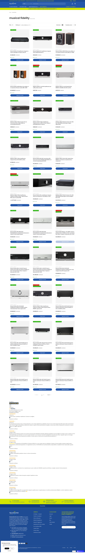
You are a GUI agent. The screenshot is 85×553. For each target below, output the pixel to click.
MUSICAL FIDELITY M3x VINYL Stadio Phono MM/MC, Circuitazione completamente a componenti (64, 159)
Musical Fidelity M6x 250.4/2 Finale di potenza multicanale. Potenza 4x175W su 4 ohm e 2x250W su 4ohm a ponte (42, 344)
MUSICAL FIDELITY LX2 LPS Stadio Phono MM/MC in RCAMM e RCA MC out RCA (64, 87)
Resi (50, 520)
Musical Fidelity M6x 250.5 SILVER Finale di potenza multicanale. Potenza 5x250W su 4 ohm (19, 380)
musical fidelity (14, 12)
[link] (36, 394)
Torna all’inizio (42, 505)
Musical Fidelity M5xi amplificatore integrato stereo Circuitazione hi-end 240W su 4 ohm (42, 196)
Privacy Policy (36, 530)
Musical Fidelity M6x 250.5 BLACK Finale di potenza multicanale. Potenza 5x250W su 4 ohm (64, 344)
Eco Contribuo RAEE (37, 526)
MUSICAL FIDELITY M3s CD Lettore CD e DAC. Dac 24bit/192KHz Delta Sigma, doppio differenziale (65, 123)
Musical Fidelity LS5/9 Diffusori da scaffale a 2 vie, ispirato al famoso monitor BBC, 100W (19, 87)
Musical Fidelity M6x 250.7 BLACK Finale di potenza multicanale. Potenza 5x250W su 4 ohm (41, 380)
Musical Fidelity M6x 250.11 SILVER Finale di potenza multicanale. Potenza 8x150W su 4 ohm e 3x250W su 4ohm (19, 344)
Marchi (74, 0)
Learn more (19, 0)
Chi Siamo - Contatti (38, 514)
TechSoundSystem (19, 536)
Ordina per (18, 25)
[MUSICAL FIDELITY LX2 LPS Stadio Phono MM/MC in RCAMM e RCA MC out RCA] (65, 74)
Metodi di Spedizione (38, 520)
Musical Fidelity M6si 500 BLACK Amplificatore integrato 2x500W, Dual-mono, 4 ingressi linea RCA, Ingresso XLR (65, 269)
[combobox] (44, 4)
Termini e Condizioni (37, 516)
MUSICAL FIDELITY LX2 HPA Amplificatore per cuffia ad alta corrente (42, 87)
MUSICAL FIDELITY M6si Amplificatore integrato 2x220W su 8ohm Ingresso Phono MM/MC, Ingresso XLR (41, 307)
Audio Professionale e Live (33, 6)
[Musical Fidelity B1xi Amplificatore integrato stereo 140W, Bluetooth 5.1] (42, 38)
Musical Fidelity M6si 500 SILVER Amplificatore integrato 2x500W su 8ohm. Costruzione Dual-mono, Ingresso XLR (18, 307)
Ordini (50, 518)
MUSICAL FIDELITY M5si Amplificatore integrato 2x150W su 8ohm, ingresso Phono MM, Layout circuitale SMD (19, 196)
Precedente (11, 412)
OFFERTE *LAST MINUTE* (71, 6)
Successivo (16, 412)
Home (10, 12)
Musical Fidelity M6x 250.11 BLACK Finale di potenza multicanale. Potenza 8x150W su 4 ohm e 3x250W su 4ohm (64, 307)
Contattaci (63, 547)
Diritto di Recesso (37, 518)
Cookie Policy (36, 528)
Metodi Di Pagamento (38, 522)
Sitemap (71, 547)
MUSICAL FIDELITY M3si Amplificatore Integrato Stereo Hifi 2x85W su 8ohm (18, 159)
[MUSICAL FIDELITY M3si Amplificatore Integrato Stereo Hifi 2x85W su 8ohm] (19, 146)
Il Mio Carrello (52, 522)
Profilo (50, 524)
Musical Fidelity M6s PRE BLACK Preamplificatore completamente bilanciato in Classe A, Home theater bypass (19, 233)
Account (51, 514)
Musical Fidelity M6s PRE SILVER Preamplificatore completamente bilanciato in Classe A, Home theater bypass (42, 233)
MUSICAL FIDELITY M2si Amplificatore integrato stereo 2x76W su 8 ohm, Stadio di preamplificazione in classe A (41, 123)
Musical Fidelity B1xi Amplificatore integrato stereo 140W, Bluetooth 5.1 (42, 52)
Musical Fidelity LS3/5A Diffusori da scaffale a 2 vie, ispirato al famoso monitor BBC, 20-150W (65, 52)
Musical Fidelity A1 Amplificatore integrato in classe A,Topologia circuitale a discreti (19, 52)
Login (50, 516)
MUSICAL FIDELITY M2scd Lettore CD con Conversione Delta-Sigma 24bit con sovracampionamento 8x (18, 123)
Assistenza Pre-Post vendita (39, 524)
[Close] (17, 541)
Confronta (58, 25)
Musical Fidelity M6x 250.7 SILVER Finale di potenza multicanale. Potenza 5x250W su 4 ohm (64, 380)
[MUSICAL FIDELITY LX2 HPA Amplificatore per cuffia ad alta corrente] (42, 74)
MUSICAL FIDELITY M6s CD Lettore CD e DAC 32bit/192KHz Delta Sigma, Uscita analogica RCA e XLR (65, 196)
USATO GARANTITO (43, 6)
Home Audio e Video (23, 6)
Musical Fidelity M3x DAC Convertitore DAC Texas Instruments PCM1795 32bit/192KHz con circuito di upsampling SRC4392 (42, 159)
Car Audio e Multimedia (13, 6)
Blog (71, 0)
